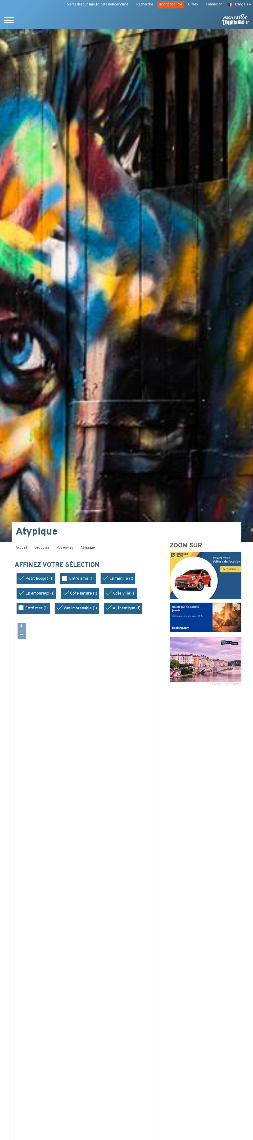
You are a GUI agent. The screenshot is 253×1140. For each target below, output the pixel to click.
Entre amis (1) (81, 578)
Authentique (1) (126, 608)
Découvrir (41, 547)
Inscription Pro (170, 4)
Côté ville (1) (124, 593)
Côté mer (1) (36, 608)
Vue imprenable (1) (80, 608)
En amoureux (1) (39, 593)
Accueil (21, 547)
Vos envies (65, 547)
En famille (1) (121, 578)
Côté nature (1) (83, 593)
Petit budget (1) (39, 578)
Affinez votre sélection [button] (58, 565)
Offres (193, 4)
